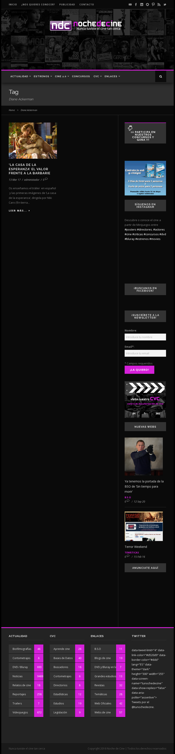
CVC (96, 76)
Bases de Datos (63, 658)
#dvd (162, 234)
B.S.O (128, 497)
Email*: (129, 347)
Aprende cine (62, 649)
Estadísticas (61, 694)
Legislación (60, 712)
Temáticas (132, 552)
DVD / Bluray (20, 667)
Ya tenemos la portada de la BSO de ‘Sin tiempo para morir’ (144, 486)
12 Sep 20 (139, 501)
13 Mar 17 (15, 180)
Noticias (17, 676)
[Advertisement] (86, 54)
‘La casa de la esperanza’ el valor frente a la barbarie (29, 169)
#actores (159, 229)
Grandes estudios (105, 676)
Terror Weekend (136, 547)
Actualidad (19, 76)
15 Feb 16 (139, 557)
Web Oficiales (103, 703)
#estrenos (142, 239)
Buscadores (61, 667)
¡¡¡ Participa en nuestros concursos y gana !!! (143, 136)
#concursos (151, 234)
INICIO (13, 4)
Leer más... (18, 210)
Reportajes (19, 694)
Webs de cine (103, 712)
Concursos (81, 76)
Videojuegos (20, 712)
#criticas (137, 234)
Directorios (60, 685)
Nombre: (131, 330)
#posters (130, 229)
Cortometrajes (21, 658)
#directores (144, 229)
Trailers (17, 703)
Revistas (99, 685)
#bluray (130, 239)
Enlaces (111, 76)
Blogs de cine (103, 658)
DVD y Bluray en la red (108, 667)
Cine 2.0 (60, 76)
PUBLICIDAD (67, 4)
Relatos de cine (22, 685)
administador (31, 180)
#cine (128, 234)
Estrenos (41, 76)
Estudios (59, 703)
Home (12, 110)
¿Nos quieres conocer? (38, 4)
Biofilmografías (22, 649)
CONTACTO (86, 4)
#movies (154, 239)
